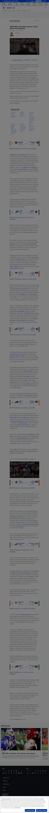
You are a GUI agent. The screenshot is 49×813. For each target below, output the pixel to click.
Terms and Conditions (6, 799)
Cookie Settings (17, 807)
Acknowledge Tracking (30, 810)
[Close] (47, 798)
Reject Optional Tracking (41, 810)
